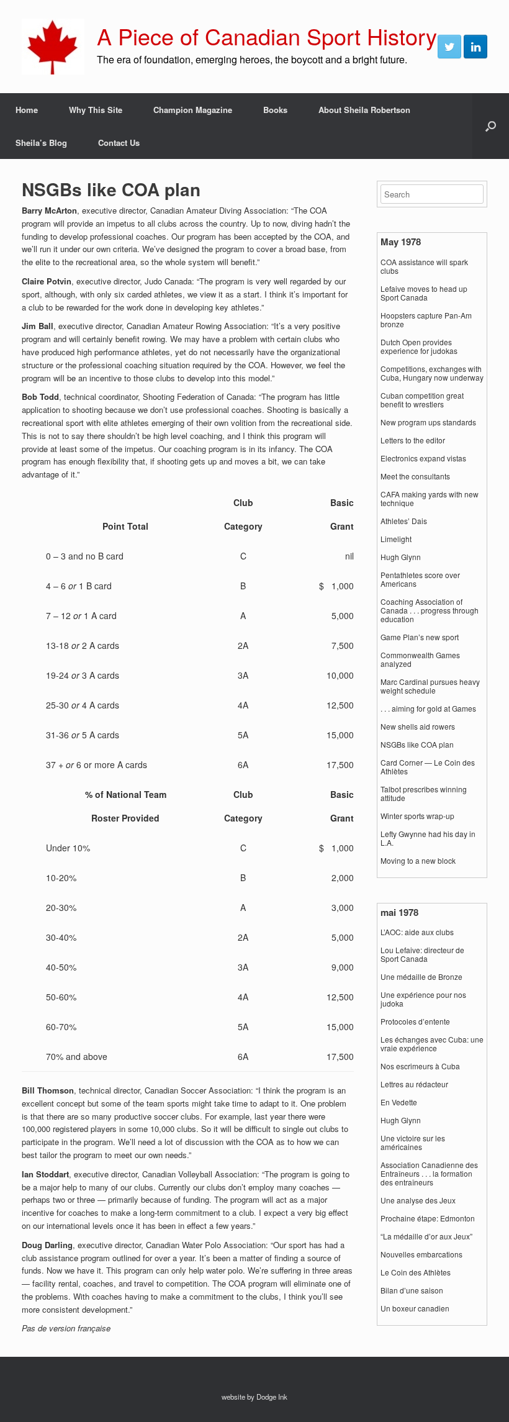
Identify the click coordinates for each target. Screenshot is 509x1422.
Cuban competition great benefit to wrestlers (422, 400)
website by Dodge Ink (254, 1397)
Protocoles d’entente (415, 1021)
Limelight (396, 539)
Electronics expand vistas (423, 458)
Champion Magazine (192, 109)
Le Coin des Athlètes (416, 1272)
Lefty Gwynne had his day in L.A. (428, 838)
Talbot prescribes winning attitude (424, 793)
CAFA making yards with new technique (430, 498)
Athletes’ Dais (404, 521)
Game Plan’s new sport (420, 637)
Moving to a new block (418, 860)
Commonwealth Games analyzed (420, 659)
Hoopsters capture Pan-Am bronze (426, 319)
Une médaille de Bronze (421, 976)
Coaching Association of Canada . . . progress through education (430, 610)
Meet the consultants (415, 476)
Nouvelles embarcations (421, 1254)
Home (27, 109)
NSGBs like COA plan (417, 744)
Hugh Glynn (401, 557)
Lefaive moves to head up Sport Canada (424, 293)
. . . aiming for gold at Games (428, 708)
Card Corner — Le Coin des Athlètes (428, 767)
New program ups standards (428, 422)
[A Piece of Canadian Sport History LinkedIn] (475, 46)
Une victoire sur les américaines (413, 1142)
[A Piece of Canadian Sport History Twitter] (449, 46)
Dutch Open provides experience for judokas (419, 346)
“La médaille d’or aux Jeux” (426, 1236)
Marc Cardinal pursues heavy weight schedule (430, 686)
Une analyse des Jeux (418, 1200)
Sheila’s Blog (41, 142)
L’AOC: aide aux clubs (417, 932)
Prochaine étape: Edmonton (428, 1218)
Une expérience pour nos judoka (423, 999)
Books (275, 109)
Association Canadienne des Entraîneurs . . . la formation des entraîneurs (429, 1174)
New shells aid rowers (418, 726)
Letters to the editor (413, 440)
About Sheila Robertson (364, 109)
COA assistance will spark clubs (424, 266)
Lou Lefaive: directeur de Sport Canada (422, 954)
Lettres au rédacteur (414, 1084)
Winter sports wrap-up (417, 816)
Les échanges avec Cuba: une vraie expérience (432, 1044)
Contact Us (119, 142)
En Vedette (399, 1102)
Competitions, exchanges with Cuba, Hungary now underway (432, 373)
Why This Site (95, 109)
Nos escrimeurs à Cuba (420, 1066)
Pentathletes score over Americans (420, 579)
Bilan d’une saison (412, 1290)
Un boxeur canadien (415, 1308)
